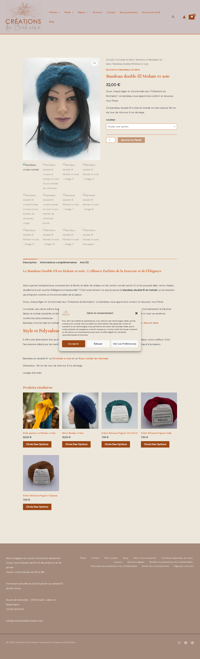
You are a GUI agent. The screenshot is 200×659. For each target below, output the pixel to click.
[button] (136, 313)
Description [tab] (30, 262)
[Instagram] (179, 642)
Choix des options (37, 444)
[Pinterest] (192, 642)
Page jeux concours (184, 566)
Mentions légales (136, 562)
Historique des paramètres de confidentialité (114, 566)
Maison (81, 12)
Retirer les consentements (155, 566)
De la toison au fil (151, 12)
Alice (146, 323)
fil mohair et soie (62, 358)
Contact (111, 12)
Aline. (156, 323)
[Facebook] (185, 642)
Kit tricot (97, 12)
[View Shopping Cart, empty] (192, 17)
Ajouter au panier (131, 140)
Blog (51, 21)
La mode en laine (125, 59)
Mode (67, 12)
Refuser (98, 343)
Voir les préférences (124, 343)
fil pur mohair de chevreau (93, 358)
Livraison (118, 562)
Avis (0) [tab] (84, 262)
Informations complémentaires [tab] (58, 262)
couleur (110, 119)
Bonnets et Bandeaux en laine (123, 69)
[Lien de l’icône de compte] (184, 17)
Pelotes (53, 12)
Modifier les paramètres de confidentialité (171, 562)
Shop (125, 558)
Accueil (110, 59)
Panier (83, 558)
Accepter (73, 343)
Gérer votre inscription (144, 558)
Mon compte (111, 558)
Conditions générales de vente (177, 558)
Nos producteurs (128, 12)
